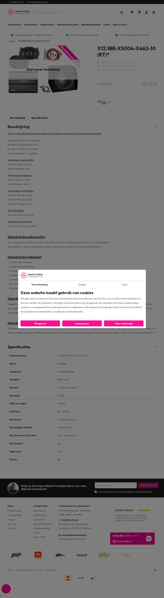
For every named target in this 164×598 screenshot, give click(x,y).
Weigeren (40, 323)
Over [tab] (124, 284)
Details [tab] (82, 284)
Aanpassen (82, 323)
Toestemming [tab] (39, 284)
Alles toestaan (124, 323)
